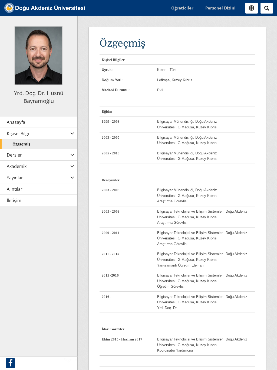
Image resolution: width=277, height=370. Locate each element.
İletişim (14, 200)
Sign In (70, 360)
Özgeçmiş (21, 144)
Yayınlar (15, 178)
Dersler (14, 155)
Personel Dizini (220, 8)
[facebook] (10, 363)
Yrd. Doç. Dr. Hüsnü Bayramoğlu (38, 97)
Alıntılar (14, 189)
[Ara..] (266, 8)
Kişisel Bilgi (18, 134)
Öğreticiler (182, 8)
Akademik (17, 166)
